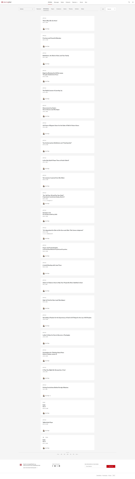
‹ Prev (58, 454)
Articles (50, 2)
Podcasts (68, 2)
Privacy (109, 475)
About (81, 2)
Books (62, 2)
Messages (56, 2)
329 (64, 454)
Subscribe (111, 466)
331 (70, 454)
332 (73, 454)
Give (86, 2)
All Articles (46, 9)
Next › (77, 454)
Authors (77, 9)
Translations (98, 475)
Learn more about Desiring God (29, 467)
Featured (39, 9)
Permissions (104, 475)
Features (74, 2)
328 (61, 454)
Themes (71, 9)
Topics (52, 9)
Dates (82, 9)
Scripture (59, 9)
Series (64, 9)
